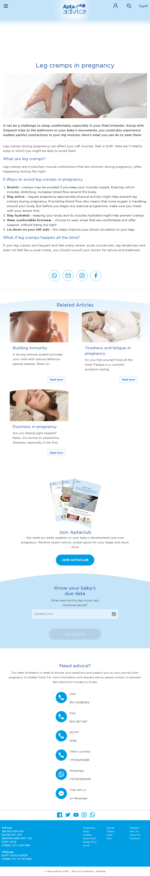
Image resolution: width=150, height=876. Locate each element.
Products (135, 838)
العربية (143, 6)
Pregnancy (89, 827)
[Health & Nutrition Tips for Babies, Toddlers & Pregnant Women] (75, 12)
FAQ (109, 838)
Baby (86, 831)
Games (110, 827)
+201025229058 (18, 855)
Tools (109, 835)
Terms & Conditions (82, 871)
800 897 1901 (14, 835)
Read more (56, 379)
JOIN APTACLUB (75, 560)
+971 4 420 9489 (20, 845)
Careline (134, 827)
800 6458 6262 (15, 831)
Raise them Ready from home (90, 842)
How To (134, 831)
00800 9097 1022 (22, 838)
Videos (110, 831)
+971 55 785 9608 (21, 859)
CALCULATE (75, 634)
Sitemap (101, 871)
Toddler (87, 835)
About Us (135, 835)
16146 (13, 842)
